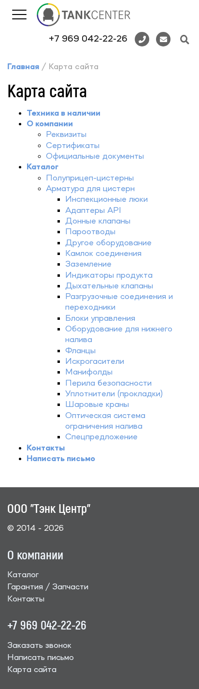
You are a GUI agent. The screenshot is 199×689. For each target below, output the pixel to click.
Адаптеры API (93, 210)
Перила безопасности (108, 383)
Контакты (25, 599)
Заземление (88, 264)
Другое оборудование (108, 243)
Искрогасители (94, 361)
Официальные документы (95, 156)
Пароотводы (90, 231)
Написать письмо (40, 657)
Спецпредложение (101, 437)
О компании (35, 554)
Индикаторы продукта (109, 275)
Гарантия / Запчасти (47, 587)
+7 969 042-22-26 (88, 39)
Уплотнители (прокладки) (114, 393)
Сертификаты (73, 145)
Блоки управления (100, 318)
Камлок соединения (103, 253)
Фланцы (80, 350)
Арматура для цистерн (90, 188)
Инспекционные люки (106, 199)
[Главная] (83, 14)
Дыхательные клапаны (109, 286)
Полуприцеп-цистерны (90, 178)
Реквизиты (66, 134)
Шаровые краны (97, 404)
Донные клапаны (97, 221)
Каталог (23, 574)
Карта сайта (32, 669)
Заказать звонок (39, 645)
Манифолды (89, 372)
